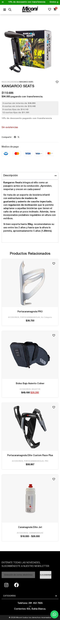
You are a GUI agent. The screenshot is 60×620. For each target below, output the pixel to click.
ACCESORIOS (13, 82)
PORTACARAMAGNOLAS (30, 317)
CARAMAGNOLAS (36, 533)
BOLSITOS (36, 389)
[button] (15, 137)
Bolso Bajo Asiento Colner (30, 384)
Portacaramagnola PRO (30, 312)
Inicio (4, 82)
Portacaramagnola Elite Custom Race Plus (30, 455)
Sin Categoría (46, 317)
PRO (46, 461)
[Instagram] (6, 585)
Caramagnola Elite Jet (30, 527)
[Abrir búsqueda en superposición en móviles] (9, 9)
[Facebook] (16, 585)
